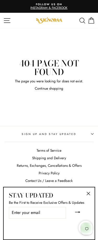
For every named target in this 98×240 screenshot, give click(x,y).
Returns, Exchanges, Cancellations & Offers (49, 165)
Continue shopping (49, 88)
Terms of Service (49, 150)
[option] (49, 6)
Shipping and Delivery (49, 158)
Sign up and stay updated (49, 134)
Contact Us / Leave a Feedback (49, 180)
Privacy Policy (49, 173)
